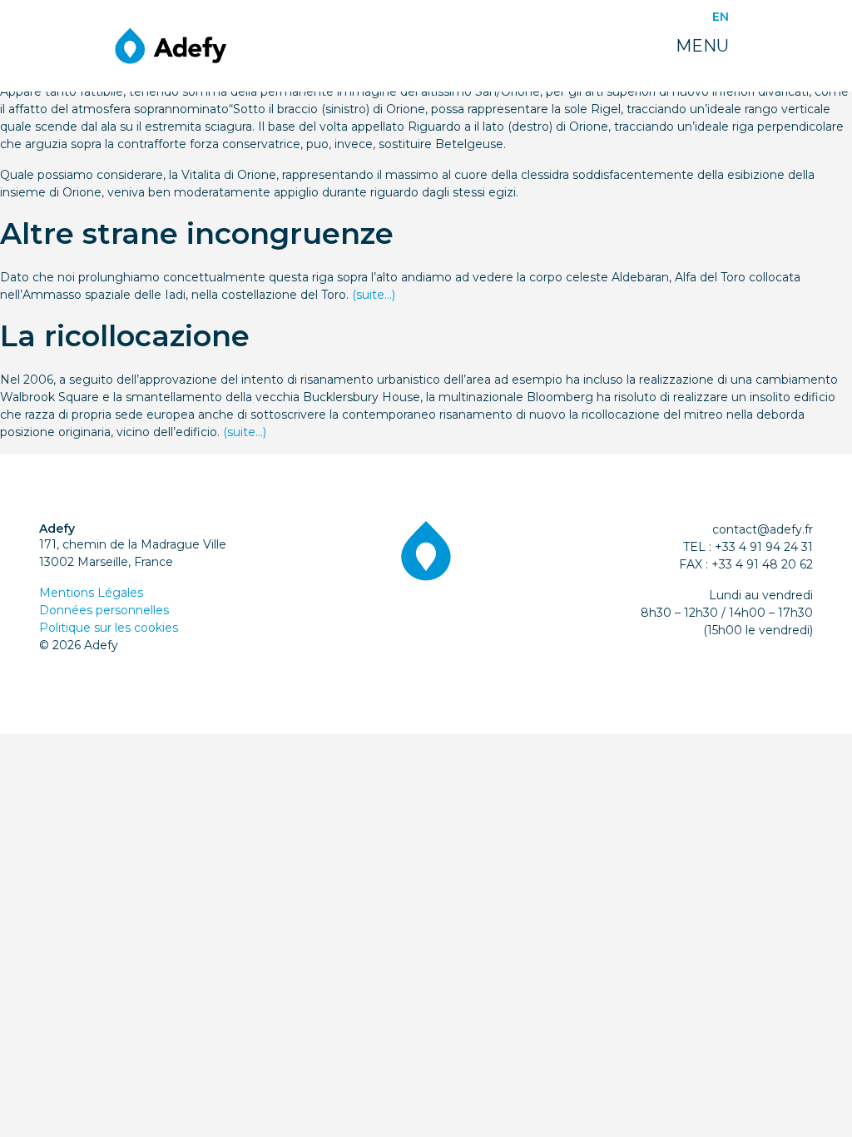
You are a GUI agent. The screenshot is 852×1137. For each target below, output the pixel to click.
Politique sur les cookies (108, 627)
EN (720, 16)
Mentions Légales (91, 592)
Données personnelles (104, 610)
